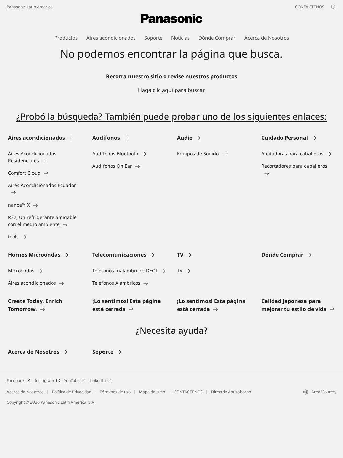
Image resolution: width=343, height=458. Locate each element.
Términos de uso (115, 392)
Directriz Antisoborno (231, 392)
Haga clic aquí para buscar (171, 90)
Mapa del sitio (152, 392)
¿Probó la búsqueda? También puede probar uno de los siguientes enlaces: (171, 116)
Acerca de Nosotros (25, 392)
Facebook (15, 380)
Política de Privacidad (71, 392)
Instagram (44, 380)
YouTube (72, 380)
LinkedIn (98, 380)
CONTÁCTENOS (188, 392)
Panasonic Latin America (30, 7)
